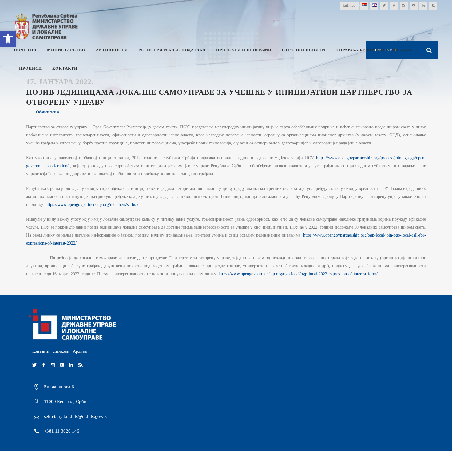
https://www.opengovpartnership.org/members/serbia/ (92, 204)
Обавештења (47, 112)
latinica (349, 5)
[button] (8, 39)
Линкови (61, 351)
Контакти (41, 351)
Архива (80, 351)
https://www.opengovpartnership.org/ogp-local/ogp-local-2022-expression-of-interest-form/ (298, 274)
